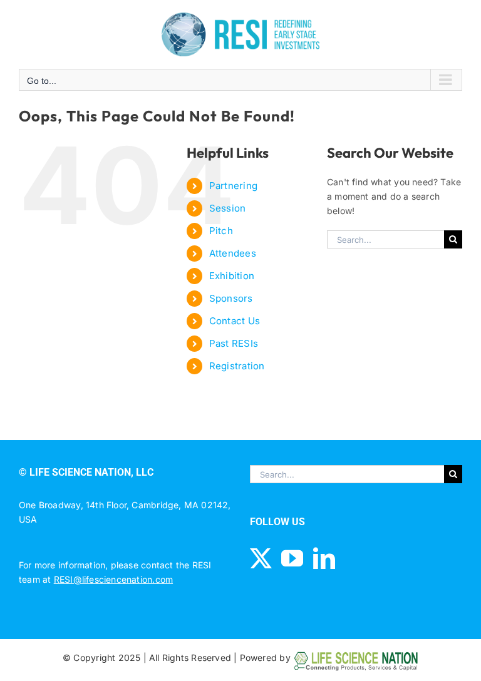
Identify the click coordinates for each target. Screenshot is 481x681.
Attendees (232, 253)
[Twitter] (261, 558)
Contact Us (234, 321)
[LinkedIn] (324, 558)
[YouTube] (292, 558)
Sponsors (231, 298)
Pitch (221, 231)
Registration (237, 366)
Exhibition (231, 276)
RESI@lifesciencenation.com (113, 579)
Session (227, 208)
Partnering (233, 186)
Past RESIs (233, 343)
